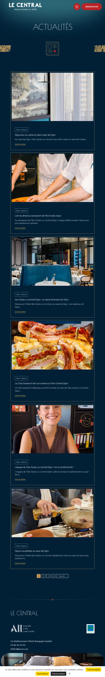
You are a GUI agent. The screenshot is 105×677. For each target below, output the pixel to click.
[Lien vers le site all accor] (22, 629)
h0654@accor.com (19, 649)
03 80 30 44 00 (17, 645)
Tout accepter (93, 669)
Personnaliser (58, 673)
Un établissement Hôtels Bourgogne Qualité (31, 641)
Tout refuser (42, 673)
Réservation (91, 7)
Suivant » (62, 576)
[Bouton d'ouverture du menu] (77, 6)
